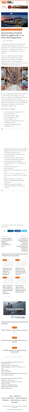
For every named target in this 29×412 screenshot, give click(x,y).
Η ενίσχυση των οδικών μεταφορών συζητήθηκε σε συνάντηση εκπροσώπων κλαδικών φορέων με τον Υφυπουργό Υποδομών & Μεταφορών (22, 245)
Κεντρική (4, 277)
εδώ (7, 226)
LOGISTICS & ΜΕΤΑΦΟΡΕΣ (8, 398)
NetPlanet (20, 409)
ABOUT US (24, 400)
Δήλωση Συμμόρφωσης (6, 388)
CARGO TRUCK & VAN (15, 400)
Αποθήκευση (14, 29)
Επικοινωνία (14, 402)
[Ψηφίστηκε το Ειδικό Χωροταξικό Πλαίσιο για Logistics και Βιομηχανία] (8, 263)
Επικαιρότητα (17, 396)
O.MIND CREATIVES (6, 406)
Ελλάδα (20, 29)
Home (10, 396)
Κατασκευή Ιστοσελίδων (12, 409)
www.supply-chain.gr (10, 380)
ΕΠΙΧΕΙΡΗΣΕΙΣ (5, 400)
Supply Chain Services (6, 29)
